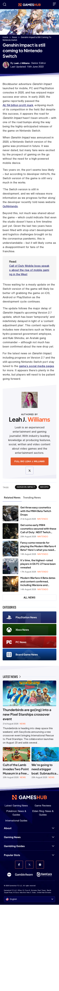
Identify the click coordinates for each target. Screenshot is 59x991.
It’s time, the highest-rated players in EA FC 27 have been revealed (38, 564)
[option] (16, 763)
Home (5, 37)
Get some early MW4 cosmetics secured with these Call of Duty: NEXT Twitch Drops (38, 528)
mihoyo (44, 487)
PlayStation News (26, 617)
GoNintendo (10, 206)
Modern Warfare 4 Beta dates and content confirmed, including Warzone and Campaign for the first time (37, 581)
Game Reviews (43, 805)
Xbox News (22, 629)
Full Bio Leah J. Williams (29, 461)
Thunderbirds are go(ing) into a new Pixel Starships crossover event (27, 714)
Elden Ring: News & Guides (43, 813)
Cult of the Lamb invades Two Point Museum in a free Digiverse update (16, 769)
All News (30, 597)
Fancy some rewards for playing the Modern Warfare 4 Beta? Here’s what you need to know (38, 546)
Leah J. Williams (22, 63)
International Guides (16, 820)
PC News (21, 642)
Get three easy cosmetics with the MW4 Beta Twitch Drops (35, 511)
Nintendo (42, 519)
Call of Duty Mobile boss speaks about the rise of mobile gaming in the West (29, 270)
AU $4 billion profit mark (18, 105)
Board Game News (27, 654)
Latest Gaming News (16, 805)
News (14, 37)
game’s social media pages (36, 366)
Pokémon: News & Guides (16, 813)
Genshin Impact (26, 487)
